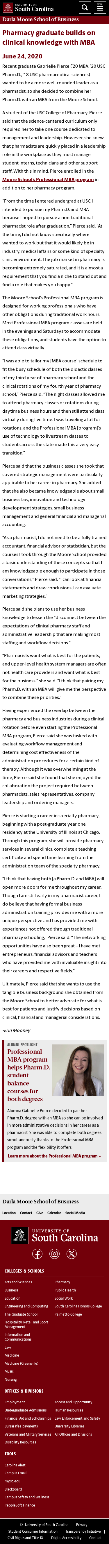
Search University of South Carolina (85, 7)
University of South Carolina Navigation (100, 7)
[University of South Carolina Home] (27, 6)
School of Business (40, 19)
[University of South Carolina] (54, 1235)
